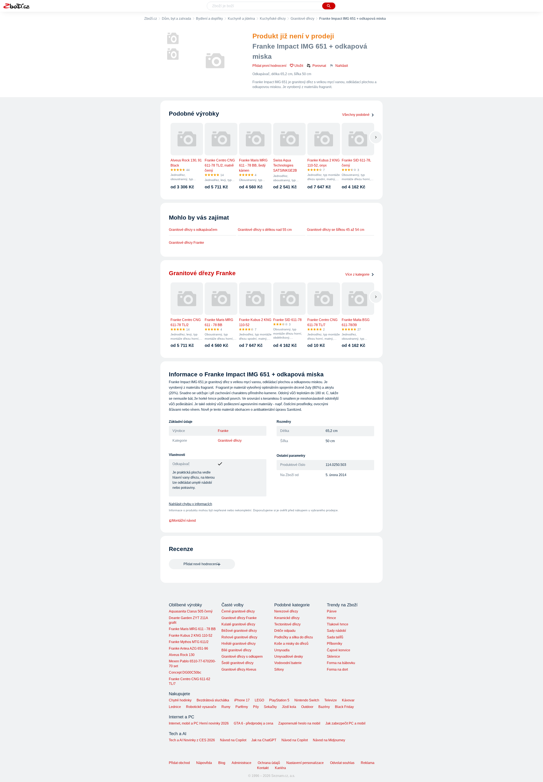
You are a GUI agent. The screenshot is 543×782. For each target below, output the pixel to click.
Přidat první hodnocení (269, 65)
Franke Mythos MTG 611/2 (189, 642)
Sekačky (270, 707)
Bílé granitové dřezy (236, 650)
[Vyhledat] (328, 6)
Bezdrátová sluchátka (213, 700)
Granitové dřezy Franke (186, 242)
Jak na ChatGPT (263, 740)
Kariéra (280, 768)
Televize (330, 700)
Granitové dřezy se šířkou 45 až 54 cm (335, 229)
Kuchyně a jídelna (241, 18)
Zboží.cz (150, 18)
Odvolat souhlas (342, 763)
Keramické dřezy (286, 618)
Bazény (324, 707)
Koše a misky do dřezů (291, 643)
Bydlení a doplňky (209, 18)
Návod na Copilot (233, 740)
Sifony (279, 669)
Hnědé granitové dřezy (238, 643)
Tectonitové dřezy (287, 624)
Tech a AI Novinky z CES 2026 (192, 740)
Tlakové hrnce (337, 624)
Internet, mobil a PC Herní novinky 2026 (199, 723)
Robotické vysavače (201, 707)
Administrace (241, 763)
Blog (221, 763)
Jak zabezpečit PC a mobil (345, 723)
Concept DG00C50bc (185, 672)
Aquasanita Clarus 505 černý (191, 611)
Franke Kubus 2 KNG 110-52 (190, 635)
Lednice (175, 707)
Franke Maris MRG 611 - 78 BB (192, 629)
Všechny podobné (355, 114)
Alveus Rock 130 (182, 655)
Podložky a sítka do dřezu (293, 637)
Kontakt (263, 768)
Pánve (332, 611)
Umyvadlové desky (288, 656)
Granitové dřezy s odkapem (242, 656)
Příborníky (334, 643)
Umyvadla (282, 650)
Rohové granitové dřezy (239, 637)
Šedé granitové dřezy (237, 663)
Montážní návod (184, 520)
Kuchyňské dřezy (273, 18)
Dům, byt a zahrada (176, 18)
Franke (223, 431)
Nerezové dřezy (286, 611)
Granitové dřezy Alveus (238, 669)
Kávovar (348, 700)
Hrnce (331, 618)
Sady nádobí (336, 630)
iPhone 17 (242, 700)
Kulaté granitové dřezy (238, 624)
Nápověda (204, 763)
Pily (256, 707)
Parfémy (241, 707)
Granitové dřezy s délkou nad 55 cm (265, 229)
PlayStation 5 (279, 700)
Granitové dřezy (302, 18)
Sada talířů (335, 637)
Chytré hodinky (180, 700)
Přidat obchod (179, 763)
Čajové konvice (338, 650)
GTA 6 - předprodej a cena (253, 723)
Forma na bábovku (341, 663)
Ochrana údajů (269, 763)
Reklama (367, 763)
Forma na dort (337, 669)
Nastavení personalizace (305, 763)
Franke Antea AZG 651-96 (188, 648)
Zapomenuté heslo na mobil (299, 723)
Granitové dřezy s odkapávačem (193, 229)
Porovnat (319, 65)
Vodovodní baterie (288, 663)
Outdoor (307, 707)
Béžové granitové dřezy (239, 630)
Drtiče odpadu (284, 630)
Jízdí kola (289, 707)
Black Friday (344, 707)
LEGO (259, 700)
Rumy (225, 707)
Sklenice (333, 656)
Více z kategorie (357, 274)
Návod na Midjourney (329, 740)
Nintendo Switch (306, 700)
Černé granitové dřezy (238, 611)
